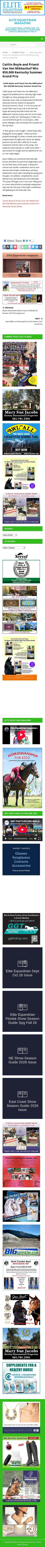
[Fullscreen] (39, 838)
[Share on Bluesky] (36, 247)
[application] (22, 829)
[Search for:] (22, 44)
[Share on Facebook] (4, 247)
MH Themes (23, 1544)
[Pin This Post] (15, 247)
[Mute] (35, 838)
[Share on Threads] (40, 247)
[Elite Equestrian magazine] (22, 14)
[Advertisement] (22, 223)
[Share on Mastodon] (29, 247)
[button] (41, 39)
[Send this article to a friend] (18, 247)
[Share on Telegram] (33, 247)
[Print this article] (22, 247)
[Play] (5, 838)
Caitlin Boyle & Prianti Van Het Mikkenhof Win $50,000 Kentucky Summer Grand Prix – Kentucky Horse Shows (21, 204)
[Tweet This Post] (8, 247)
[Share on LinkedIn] (11, 247)
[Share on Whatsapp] (26, 247)
